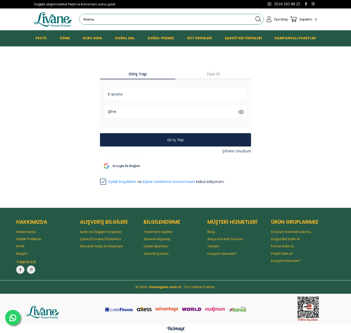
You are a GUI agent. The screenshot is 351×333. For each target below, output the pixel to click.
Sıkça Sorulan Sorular (225, 239)
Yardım (213, 246)
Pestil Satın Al (282, 253)
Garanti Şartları (156, 253)
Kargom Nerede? (222, 253)
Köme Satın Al (282, 246)
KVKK (20, 246)
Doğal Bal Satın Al (285, 239)
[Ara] (258, 19)
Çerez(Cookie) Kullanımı (100, 239)
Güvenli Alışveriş (157, 239)
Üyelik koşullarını (122, 181)
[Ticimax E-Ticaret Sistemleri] (176, 329)
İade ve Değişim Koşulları (101, 232)
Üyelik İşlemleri (156, 246)
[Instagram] (313, 4)
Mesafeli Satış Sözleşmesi (101, 246)
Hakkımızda (26, 232)
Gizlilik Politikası (28, 239)
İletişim (22, 253)
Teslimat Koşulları (158, 232)
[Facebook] (306, 4)
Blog (211, 232)
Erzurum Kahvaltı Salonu (291, 232)
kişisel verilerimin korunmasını (169, 181)
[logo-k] (42, 312)
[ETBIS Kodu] (308, 309)
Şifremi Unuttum (236, 151)
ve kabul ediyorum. (166, 182)
